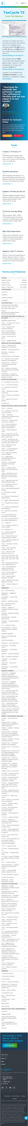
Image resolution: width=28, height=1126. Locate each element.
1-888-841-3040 (6, 1081)
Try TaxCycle (7, 135)
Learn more (6, 164)
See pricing (6, 79)
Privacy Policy (7, 1096)
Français (15, 1098)
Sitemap (23, 1096)
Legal (2, 1061)
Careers (3, 1064)
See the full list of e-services (12, 69)
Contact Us (5, 1083)
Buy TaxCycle (18, 135)
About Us (3, 1058)
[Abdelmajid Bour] (6, 106)
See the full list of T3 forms (12, 55)
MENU (23, 3)
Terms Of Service (16, 1096)
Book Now (10, 1045)
